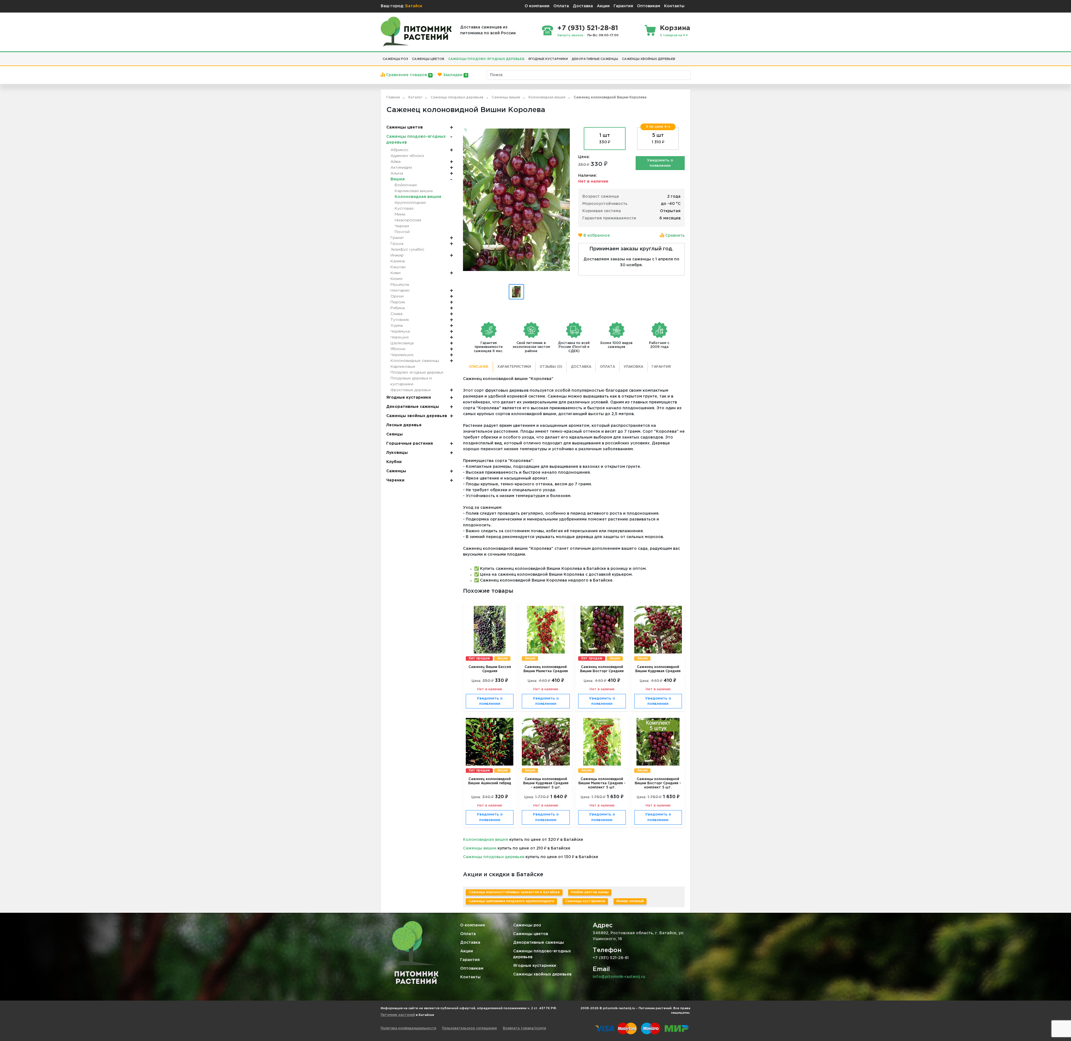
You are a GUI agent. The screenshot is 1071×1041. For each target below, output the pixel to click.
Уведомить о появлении (660, 163)
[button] (679, 57)
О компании (537, 6)
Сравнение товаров (408, 75)
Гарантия (623, 6)
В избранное (596, 235)
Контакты (674, 6)
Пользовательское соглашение (469, 1028)
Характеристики (514, 366)
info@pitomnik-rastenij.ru (619, 977)
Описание (479, 366)
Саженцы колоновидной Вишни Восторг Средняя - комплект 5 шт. (658, 783)
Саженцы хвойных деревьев (542, 974)
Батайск (413, 6)
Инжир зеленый (630, 901)
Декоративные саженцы (538, 942)
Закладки (454, 75)
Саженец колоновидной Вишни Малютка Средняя (546, 669)
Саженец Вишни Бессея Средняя (490, 669)
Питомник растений (398, 1014)
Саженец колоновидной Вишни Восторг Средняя (602, 669)
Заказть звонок (570, 35)
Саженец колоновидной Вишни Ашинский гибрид (489, 781)
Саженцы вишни (479, 848)
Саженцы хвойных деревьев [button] (648, 59)
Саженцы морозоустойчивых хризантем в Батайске (514, 892)
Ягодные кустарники (534, 965)
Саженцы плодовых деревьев (493, 857)
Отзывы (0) (551, 366)
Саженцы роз (527, 925)
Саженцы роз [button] (395, 59)
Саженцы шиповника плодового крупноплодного (511, 901)
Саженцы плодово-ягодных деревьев (542, 954)
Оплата (561, 6)
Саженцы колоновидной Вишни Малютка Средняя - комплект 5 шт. (602, 783)
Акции (603, 6)
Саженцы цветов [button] (428, 59)
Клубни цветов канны (590, 892)
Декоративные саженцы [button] (595, 59)
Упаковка (633, 366)
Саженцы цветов (530, 934)
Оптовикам (648, 6)
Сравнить (674, 235)
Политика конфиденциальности (408, 1028)
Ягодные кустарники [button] (548, 59)
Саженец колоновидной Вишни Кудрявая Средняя (658, 669)
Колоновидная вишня (485, 839)
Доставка (583, 6)
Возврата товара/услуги (524, 1028)
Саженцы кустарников (585, 901)
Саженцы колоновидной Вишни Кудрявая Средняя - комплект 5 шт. (545, 783)
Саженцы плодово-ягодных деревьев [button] (486, 59)
